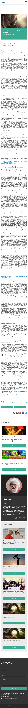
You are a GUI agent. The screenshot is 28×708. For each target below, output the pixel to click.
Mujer (3, 406)
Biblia (16, 406)
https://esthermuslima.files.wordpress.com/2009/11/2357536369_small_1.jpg (14, 402)
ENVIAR (14, 688)
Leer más (14, 445)
